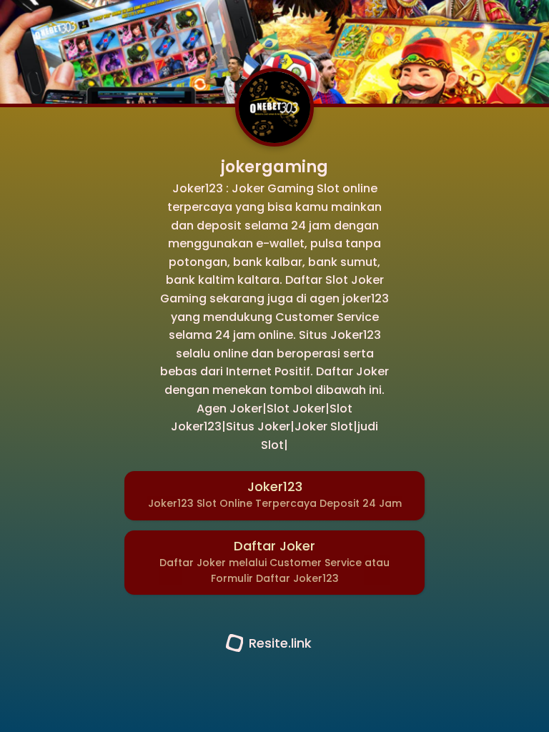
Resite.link (280, 643)
